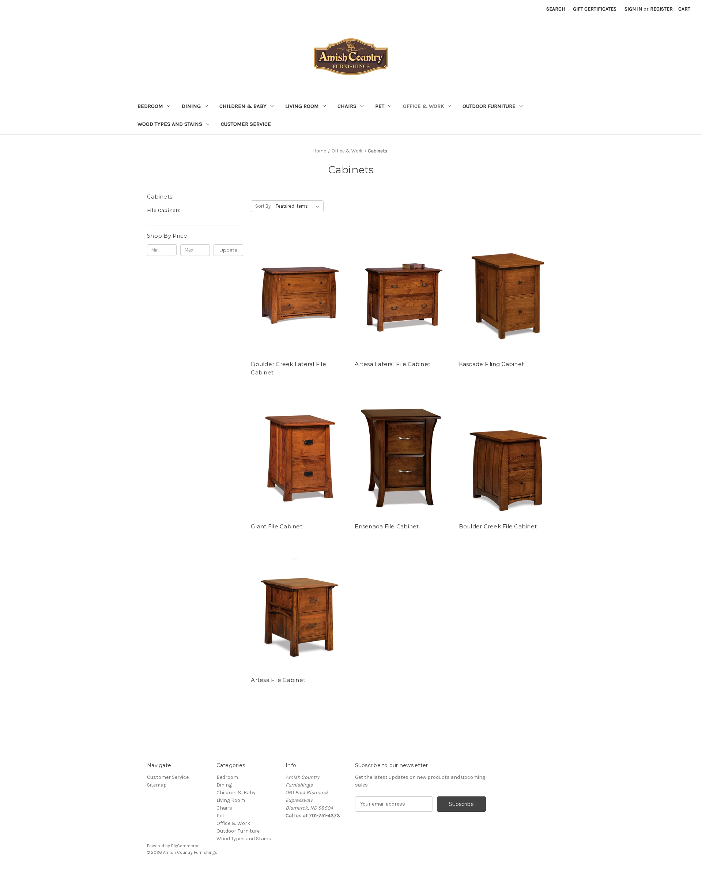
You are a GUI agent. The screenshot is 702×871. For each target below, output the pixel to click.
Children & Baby (243, 106)
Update (228, 250)
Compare (296, 300)
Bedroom (150, 106)
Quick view (297, 287)
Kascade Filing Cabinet (491, 364)
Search (555, 9)
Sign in (633, 9)
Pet (379, 106)
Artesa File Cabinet (278, 679)
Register (661, 9)
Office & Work (423, 106)
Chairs (346, 106)
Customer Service (246, 124)
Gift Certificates (594, 9)
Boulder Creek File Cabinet (498, 526)
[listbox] (299, 206)
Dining (191, 106)
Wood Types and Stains (169, 124)
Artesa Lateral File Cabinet (392, 364)
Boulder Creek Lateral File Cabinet (288, 368)
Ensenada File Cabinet (387, 526)
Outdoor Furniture (489, 106)
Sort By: (263, 206)
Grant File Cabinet (276, 526)
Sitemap (157, 785)
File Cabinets (164, 210)
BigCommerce (185, 845)
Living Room (302, 106)
